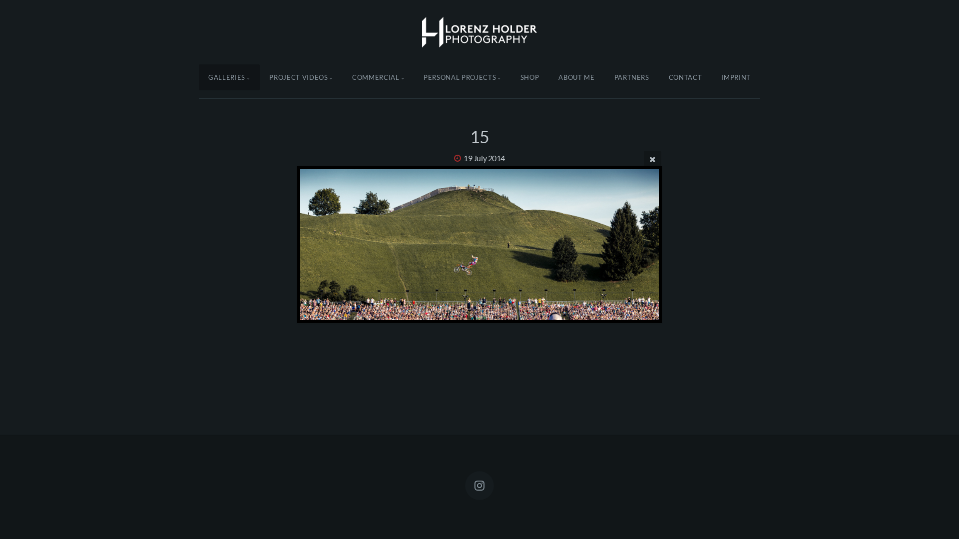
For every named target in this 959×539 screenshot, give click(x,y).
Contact (685, 77)
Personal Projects (460, 77)
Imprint (736, 77)
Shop (529, 77)
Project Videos (298, 77)
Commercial (376, 77)
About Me (576, 77)
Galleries (226, 77)
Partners (631, 77)
